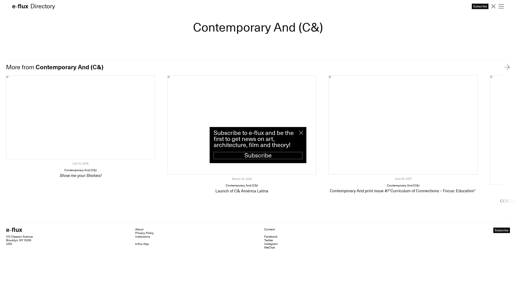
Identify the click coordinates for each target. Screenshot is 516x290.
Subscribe (258, 155)
